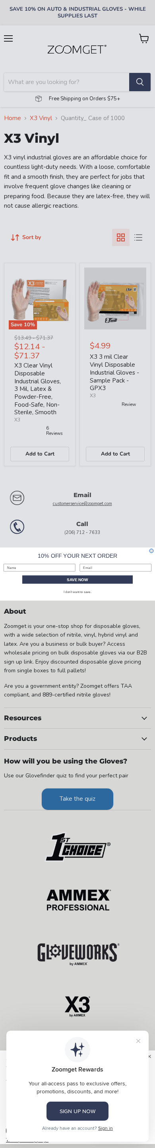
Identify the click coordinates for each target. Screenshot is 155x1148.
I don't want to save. (77, 592)
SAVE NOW (77, 580)
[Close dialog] (151, 551)
